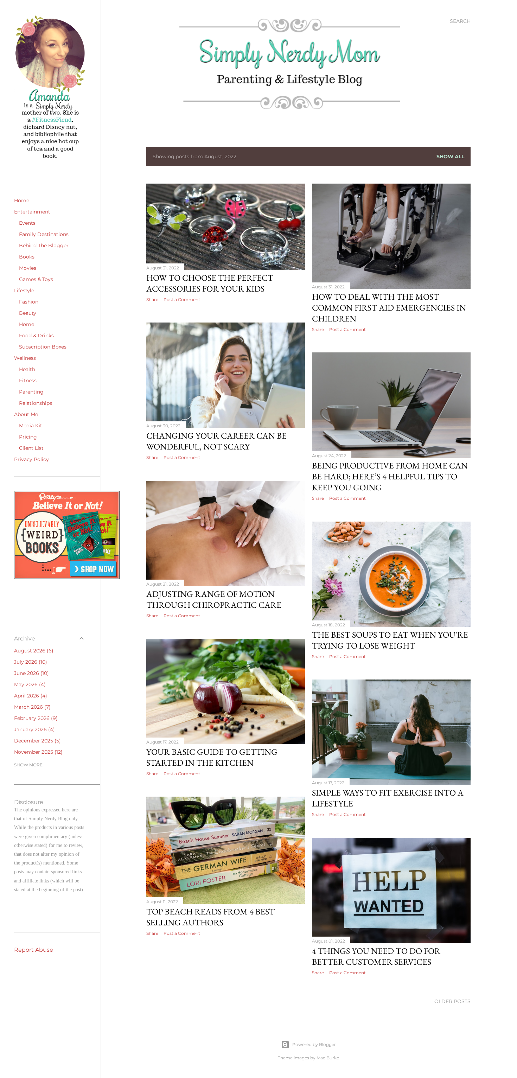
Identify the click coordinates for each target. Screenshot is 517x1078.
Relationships (35, 403)
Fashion (28, 302)
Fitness (28, 380)
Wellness (25, 358)
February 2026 (35, 718)
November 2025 (37, 752)
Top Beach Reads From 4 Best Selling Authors (210, 917)
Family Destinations (44, 234)
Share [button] (152, 299)
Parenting (31, 392)
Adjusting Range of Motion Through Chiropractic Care (213, 599)
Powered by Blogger (314, 1044)
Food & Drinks (36, 335)
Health (27, 369)
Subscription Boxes (42, 347)
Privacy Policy (31, 459)
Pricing (28, 437)
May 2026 (29, 684)
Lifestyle (24, 290)
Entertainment (32, 212)
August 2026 (33, 651)
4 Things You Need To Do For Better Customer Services (376, 956)
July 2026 (29, 662)
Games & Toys (36, 279)
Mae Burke (328, 1057)
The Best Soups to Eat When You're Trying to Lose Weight (390, 640)
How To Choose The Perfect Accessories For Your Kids (209, 283)
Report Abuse (33, 949)
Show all (450, 156)
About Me (26, 414)
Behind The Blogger (44, 245)
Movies (27, 268)
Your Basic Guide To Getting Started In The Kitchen (211, 757)
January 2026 (33, 729)
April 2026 (29, 696)
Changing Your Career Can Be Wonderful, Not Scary (216, 441)
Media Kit (30, 425)
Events (27, 223)
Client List (31, 448)
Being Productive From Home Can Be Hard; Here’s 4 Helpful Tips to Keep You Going (390, 476)
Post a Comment (182, 299)
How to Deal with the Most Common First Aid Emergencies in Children (389, 307)
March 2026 (31, 707)
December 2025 (36, 741)
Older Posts (452, 1001)
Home (21, 200)
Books (26, 257)
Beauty (27, 313)
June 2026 (30, 673)
